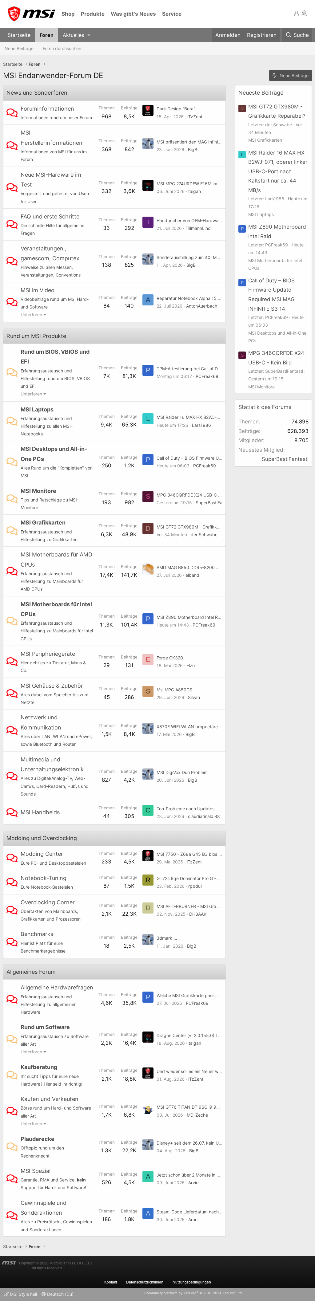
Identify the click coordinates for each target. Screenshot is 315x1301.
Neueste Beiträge (260, 92)
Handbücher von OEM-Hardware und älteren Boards (209, 220)
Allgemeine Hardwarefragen (57, 987)
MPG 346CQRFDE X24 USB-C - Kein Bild (197, 494)
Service (171, 14)
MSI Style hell (23, 1294)
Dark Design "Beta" (176, 108)
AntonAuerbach (201, 306)
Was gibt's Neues (133, 14)
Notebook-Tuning (43, 878)
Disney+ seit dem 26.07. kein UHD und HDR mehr (206, 1143)
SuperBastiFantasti (214, 502)
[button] (89, 35)
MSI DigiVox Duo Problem (182, 772)
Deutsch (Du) (60, 1294)
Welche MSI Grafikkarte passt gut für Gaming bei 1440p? (214, 995)
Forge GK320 (170, 657)
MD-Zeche (197, 1115)
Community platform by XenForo (193, 1293)
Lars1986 (201, 425)
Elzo (190, 665)
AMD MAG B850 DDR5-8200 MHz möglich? (200, 567)
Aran (192, 1219)
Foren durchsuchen (62, 48)
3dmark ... (167, 938)
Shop (68, 14)
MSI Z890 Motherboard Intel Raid (190, 617)
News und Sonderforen (36, 92)
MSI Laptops (37, 409)
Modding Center (42, 854)
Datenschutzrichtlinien (144, 1281)
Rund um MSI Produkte (36, 336)
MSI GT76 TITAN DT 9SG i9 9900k (192, 1107)
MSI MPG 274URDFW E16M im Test (192, 183)
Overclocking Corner (48, 902)
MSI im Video (37, 290)
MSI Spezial (35, 1171)
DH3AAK (197, 914)
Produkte (93, 14)
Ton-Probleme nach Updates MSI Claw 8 (197, 808)
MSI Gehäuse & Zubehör (52, 685)
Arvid (193, 1182)
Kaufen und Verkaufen (49, 1099)
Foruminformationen (47, 108)
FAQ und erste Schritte (50, 216)
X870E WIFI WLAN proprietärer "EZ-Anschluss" (204, 726)
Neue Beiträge (19, 48)
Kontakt (110, 1281)
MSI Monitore (38, 491)
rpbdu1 (195, 886)
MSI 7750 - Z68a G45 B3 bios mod (192, 854)
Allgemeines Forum (31, 972)
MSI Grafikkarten (43, 522)
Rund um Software (45, 1027)
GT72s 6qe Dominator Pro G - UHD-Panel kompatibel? (211, 878)
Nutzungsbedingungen (192, 1281)
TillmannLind (198, 228)
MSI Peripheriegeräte (48, 653)
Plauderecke (37, 1139)
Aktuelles (73, 35)
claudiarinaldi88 (204, 816)
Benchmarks (37, 934)
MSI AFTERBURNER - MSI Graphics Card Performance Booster (219, 906)
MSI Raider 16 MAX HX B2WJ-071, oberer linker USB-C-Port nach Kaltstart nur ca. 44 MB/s (277, 171)
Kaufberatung (39, 1067)
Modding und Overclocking (41, 838)
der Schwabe (204, 534)
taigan (194, 191)
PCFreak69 (207, 376)
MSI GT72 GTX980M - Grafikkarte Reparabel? (203, 526)
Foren (47, 35)
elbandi (192, 575)
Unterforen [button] (31, 314)
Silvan (194, 697)
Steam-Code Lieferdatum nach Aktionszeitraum (204, 1211)
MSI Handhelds (40, 812)
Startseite (19, 35)
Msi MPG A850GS (174, 689)
